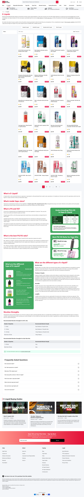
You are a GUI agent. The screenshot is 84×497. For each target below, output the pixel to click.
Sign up (57, 440)
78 (56, 186)
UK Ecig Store (43, 492)
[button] (76, 31)
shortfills (72, 22)
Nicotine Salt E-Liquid (47, 27)
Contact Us (4, 453)
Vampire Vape (70, 18)
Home (3, 11)
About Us (24, 451)
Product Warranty (65, 458)
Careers (23, 453)
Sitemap (24, 458)
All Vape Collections (46, 469)
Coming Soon (45, 471)
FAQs (43, 455)
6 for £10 (63, 106)
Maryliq (41, 18)
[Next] (59, 186)
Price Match (4, 462)
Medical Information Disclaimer (68, 455)
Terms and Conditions (66, 460)
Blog (43, 451)
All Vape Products (45, 467)
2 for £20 (30, 131)
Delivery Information (6, 455)
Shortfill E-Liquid (36, 27)
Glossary (44, 462)
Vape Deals (44, 453)
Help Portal (4, 451)
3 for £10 (46, 56)
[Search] (57, 2)
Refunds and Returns (6, 458)
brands (72, 16)
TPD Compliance (65, 453)
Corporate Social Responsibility (28, 455)
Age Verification (65, 451)
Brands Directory (45, 465)
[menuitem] (3, 5)
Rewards (4, 460)
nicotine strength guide (25, 351)
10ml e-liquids (67, 22)
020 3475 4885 (8, 487)
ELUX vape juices (48, 18)
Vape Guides (44, 460)
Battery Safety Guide (46, 458)
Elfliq (38, 18)
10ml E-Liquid (58, 27)
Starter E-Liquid (26, 27)
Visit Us (23, 460)
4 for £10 (30, 56)
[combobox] (37, 2)
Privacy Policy (65, 462)
